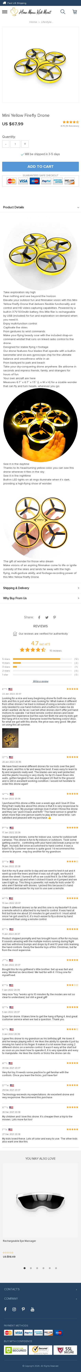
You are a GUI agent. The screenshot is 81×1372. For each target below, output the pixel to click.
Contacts (12, 1289)
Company (11, 1298)
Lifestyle (46, 22)
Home (33, 22)
